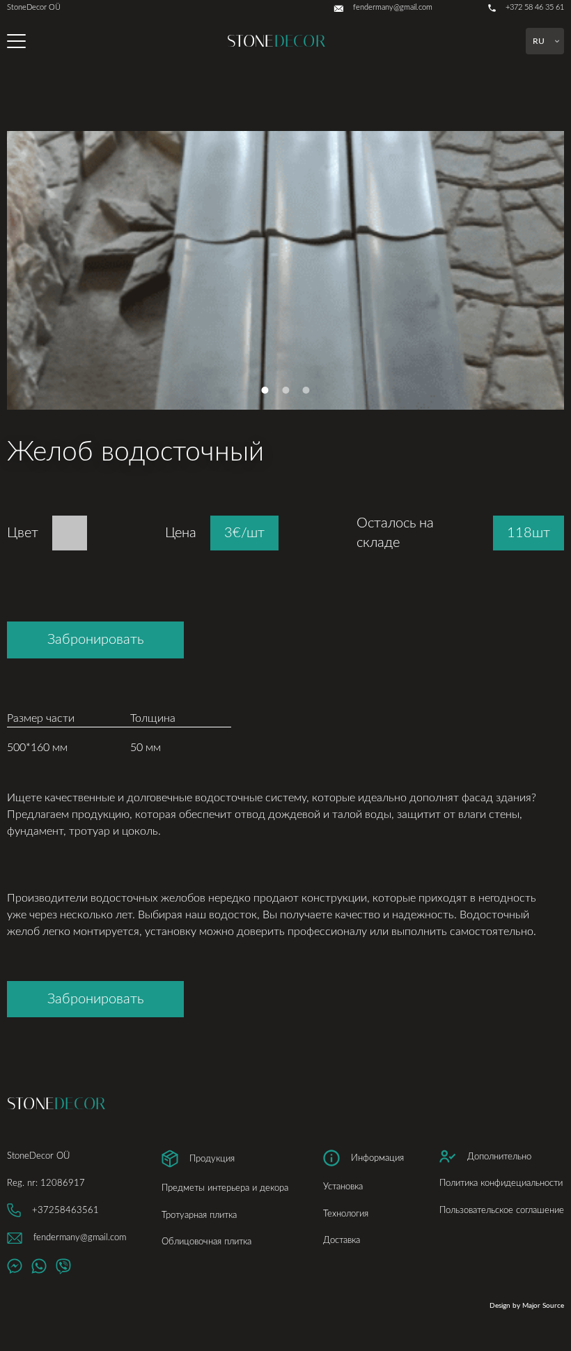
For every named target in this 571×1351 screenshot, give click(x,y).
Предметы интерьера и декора (225, 1188)
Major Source (543, 1305)
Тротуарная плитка (199, 1215)
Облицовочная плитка (206, 1241)
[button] (264, 390)
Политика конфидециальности (501, 1183)
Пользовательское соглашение (501, 1210)
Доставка (341, 1240)
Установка (343, 1186)
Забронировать (95, 640)
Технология (345, 1214)
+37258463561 (65, 1210)
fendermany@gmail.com (79, 1237)
